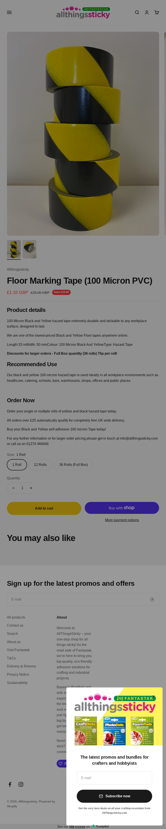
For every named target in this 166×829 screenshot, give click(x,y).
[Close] (154, 696)
